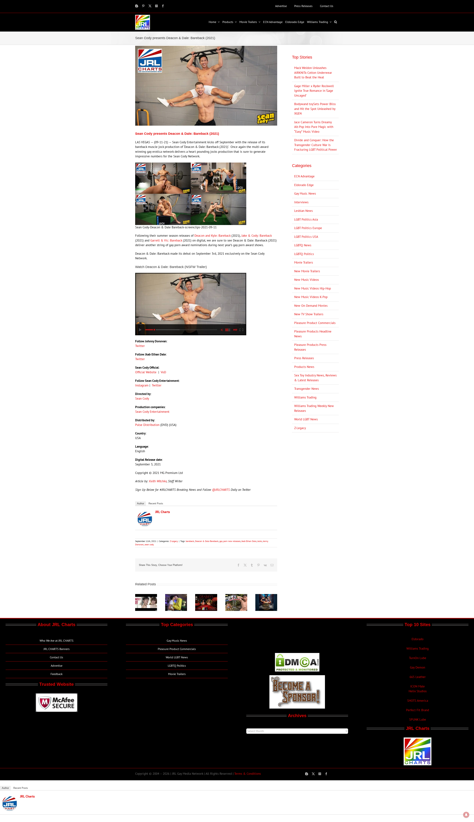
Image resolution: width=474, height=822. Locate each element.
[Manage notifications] (466, 815)
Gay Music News (305, 193)
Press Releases (304, 358)
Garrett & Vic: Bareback (166, 240)
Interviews (301, 202)
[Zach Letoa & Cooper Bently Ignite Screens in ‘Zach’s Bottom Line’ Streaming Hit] (176, 596)
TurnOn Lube (417, 658)
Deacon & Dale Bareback (206, 541)
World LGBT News (306, 419)
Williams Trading (305, 397)
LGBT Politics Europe (308, 228)
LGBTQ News (302, 245)
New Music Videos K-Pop (311, 297)
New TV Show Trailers (308, 314)
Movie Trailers (303, 262)
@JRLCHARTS (221, 490)
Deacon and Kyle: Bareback (212, 236)
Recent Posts (155, 503)
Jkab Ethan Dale (248, 541)
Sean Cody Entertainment (152, 412)
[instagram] (156, 5)
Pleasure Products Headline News (312, 333)
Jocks (259, 541)
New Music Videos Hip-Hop (312, 288)
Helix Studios (418, 691)
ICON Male (417, 686)
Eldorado (417, 639)
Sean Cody (142, 398)
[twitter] (149, 5)
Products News (304, 367)
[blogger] (136, 5)
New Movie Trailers (307, 271)
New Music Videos (306, 280)
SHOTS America (417, 701)
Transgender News (306, 389)
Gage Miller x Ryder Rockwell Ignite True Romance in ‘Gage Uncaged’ (314, 90)
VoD (163, 372)
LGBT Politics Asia (306, 219)
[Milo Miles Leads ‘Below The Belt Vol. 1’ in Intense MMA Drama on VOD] (266, 596)
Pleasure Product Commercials (315, 323)
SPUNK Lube (417, 719)
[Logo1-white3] (142, 16)
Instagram (141, 385)
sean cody (149, 544)
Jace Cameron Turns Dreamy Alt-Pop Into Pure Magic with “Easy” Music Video (313, 127)
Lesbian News (303, 211)
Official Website (145, 372)
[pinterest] (143, 5)
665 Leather (418, 677)
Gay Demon (417, 667)
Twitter (140, 346)
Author (140, 503)
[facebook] (162, 5)
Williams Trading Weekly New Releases (314, 408)
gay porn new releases (230, 541)
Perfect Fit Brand (417, 710)
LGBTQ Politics (304, 254)
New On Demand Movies (311, 306)
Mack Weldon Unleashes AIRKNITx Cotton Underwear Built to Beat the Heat (313, 72)
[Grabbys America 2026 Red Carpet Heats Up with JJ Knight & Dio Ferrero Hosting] (206, 596)
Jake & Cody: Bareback (256, 236)
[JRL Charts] (144, 514)
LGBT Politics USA (306, 237)
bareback (190, 541)
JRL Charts (162, 512)
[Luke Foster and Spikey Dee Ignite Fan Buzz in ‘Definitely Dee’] (146, 596)
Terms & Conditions (247, 774)
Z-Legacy (174, 541)
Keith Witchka (158, 481)
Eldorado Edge (304, 185)
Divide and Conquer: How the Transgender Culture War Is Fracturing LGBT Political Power (315, 145)
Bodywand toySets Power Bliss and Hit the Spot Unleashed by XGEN (315, 108)
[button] (336, 22)
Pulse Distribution (147, 425)
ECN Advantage (304, 176)
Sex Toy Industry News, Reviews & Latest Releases (315, 377)
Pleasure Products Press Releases (310, 347)
